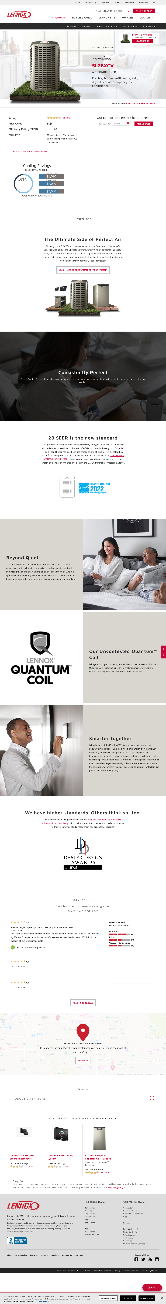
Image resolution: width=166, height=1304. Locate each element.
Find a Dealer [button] (144, 124)
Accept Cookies (146, 1298)
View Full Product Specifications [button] (30, 151)
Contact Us (130, 2)
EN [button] (154, 2)
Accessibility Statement (102, 1271)
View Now (83, 1060)
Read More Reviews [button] (83, 1003)
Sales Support (129, 1235)
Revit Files (127, 1241)
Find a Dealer (144, 11)
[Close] (162, 1298)
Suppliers (55, 1255)
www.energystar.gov (116, 1187)
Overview (70, 26)
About (77, 2)
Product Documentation (133, 1214)
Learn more (44, 1301)
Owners (128, 17)
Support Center (91, 1217)
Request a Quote (130, 1211)
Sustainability (90, 2)
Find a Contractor (130, 1232)
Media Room (90, 1223)
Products (59, 17)
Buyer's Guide (82, 17)
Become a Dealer (92, 1235)
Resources (149, 26)
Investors (105, 2)
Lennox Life (107, 17)
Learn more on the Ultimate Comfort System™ (83, 270)
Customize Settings (108, 1298)
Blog (86, 1220)
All (102, 48)
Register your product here (140, 103)
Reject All (128, 1298)
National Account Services (134, 1244)
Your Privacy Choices (149, 1271)
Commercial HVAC (133, 1201)
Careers (117, 2)
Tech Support (128, 1238)
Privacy (117, 1271)
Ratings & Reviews (107, 26)
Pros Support (90, 1232)
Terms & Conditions (131, 1271)
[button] (163, 652)
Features (86, 26)
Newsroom (143, 2)
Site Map (87, 1271)
